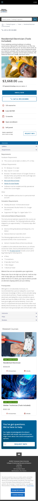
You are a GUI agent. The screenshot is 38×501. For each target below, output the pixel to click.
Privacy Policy (30, 485)
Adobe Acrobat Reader (11, 183)
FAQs (3, 316)
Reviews (4, 320)
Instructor (5, 313)
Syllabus (4, 146)
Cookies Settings (18, 494)
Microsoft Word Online (11, 181)
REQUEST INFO (30, 133)
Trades (19, 24)
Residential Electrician (12, 363)
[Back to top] (19, 461)
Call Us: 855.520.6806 (9, 30)
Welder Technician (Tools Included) (16, 405)
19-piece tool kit (15, 251)
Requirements (6, 150)
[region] (18, 486)
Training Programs (10, 24)
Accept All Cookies (18, 490)
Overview (5, 143)
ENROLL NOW (19, 93)
